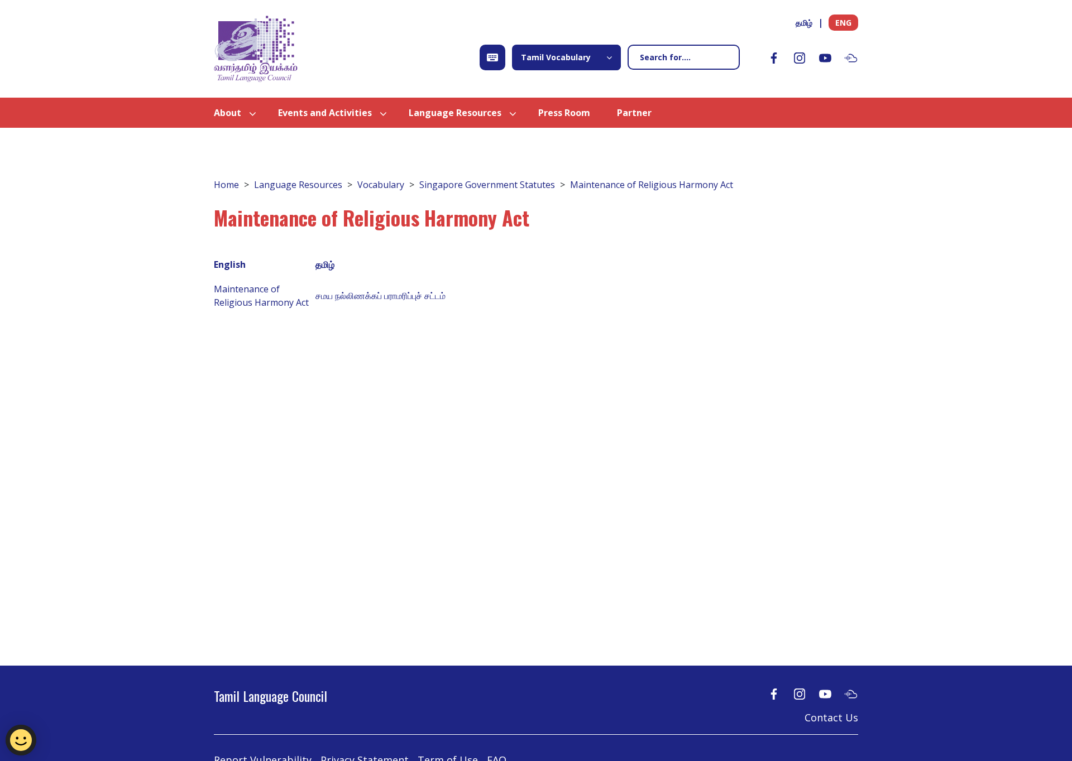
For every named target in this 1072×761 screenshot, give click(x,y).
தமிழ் (804, 22)
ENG (843, 22)
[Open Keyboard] (492, 57)
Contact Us (831, 717)
